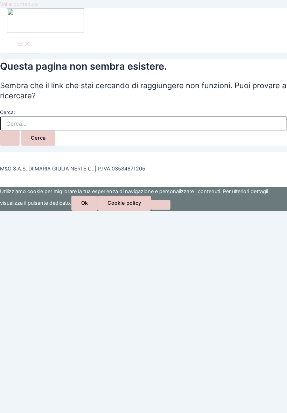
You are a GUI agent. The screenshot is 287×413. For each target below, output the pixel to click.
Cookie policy (124, 203)
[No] (160, 205)
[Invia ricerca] (10, 138)
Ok (84, 203)
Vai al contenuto (19, 4)
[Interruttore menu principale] (24, 44)
